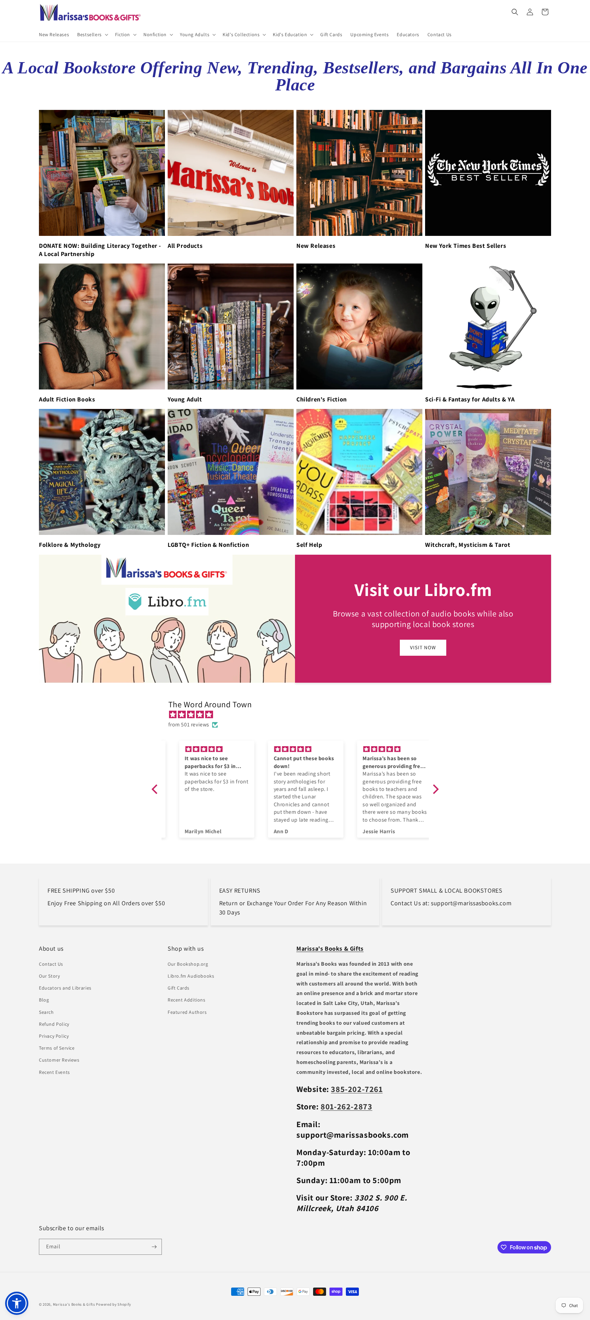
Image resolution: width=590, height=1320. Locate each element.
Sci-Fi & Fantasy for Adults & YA (470, 399)
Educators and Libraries (65, 988)
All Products (185, 246)
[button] (92, 34)
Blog (44, 1000)
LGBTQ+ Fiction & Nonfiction (208, 545)
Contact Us (51, 964)
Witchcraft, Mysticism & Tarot (467, 545)
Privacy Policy (54, 1036)
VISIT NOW (423, 647)
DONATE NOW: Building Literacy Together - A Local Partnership (100, 249)
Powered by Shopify (113, 1304)
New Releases (315, 246)
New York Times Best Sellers (465, 246)
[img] (298, 715)
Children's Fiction (321, 399)
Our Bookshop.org (188, 964)
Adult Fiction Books (67, 399)
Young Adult (185, 399)
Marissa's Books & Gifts (74, 1304)
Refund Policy (54, 1024)
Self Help (309, 545)
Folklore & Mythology (70, 545)
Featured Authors (187, 1012)
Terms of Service (57, 1048)
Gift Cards (178, 988)
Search (46, 1012)
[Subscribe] (153, 1247)
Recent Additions (187, 1000)
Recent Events (54, 1072)
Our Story (49, 976)
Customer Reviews (59, 1060)
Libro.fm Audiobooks (191, 976)
